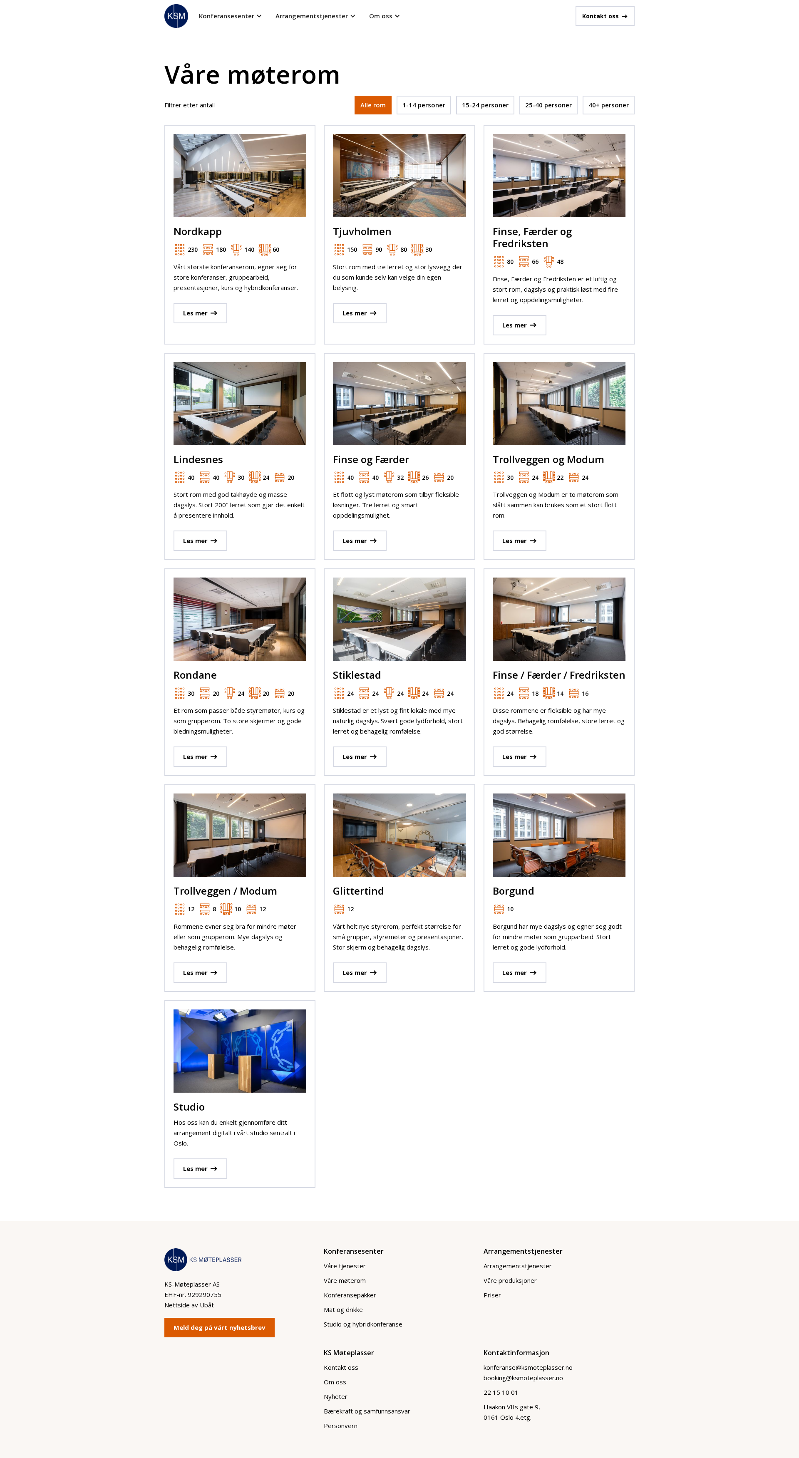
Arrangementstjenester (518, 1266)
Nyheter (335, 1396)
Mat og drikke (343, 1309)
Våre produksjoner (510, 1280)
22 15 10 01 (501, 1392)
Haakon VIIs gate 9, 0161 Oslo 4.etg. (512, 1412)
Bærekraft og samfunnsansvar (367, 1411)
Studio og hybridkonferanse (363, 1324)
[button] (230, 16)
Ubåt (207, 1305)
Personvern (340, 1425)
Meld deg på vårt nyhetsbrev (220, 1327)
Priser (492, 1295)
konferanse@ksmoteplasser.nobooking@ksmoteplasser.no (528, 1372)
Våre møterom (345, 1280)
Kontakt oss (341, 1367)
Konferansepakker (350, 1295)
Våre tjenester (345, 1266)
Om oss (335, 1382)
